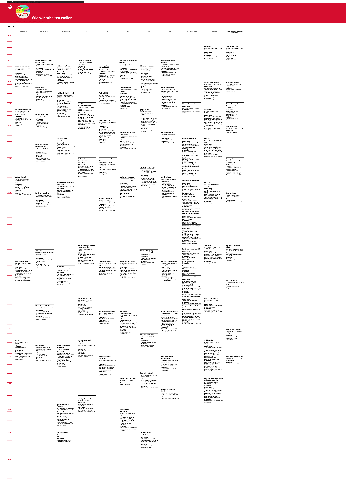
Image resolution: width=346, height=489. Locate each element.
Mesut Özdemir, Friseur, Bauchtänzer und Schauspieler (211, 353)
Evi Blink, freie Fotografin (106, 75)
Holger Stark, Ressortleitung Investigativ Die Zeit (128, 70)
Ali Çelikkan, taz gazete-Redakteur (212, 368)
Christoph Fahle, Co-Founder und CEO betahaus (190, 147)
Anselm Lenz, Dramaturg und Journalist (148, 258)
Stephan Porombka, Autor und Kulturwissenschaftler (128, 324)
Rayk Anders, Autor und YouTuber (213, 88)
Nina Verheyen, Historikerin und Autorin (65, 78)
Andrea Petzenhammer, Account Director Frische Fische (65, 356)
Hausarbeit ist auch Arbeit (190, 181)
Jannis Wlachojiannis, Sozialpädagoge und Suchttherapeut (169, 272)
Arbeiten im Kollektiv (189, 138)
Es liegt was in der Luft (85, 298)
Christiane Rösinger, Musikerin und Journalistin (128, 321)
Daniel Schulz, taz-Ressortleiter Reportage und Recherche (65, 283)
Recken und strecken (232, 82)
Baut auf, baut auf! (146, 373)
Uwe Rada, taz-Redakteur (106, 318)
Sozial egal (207, 245)
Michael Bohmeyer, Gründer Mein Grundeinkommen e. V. (23, 82)
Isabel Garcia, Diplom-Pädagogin (190, 235)
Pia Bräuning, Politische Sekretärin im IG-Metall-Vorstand (64, 103)
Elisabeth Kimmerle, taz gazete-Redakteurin (211, 366)
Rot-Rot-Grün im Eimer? (22, 261)
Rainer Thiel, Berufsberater (190, 170)
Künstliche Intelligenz (84, 60)
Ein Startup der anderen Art (191, 249)
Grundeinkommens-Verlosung (63, 405)
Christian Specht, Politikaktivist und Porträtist (234, 201)
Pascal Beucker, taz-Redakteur (149, 187)
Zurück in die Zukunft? (106, 198)
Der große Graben (125, 87)
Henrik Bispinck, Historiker (149, 380)
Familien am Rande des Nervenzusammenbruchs (127, 178)
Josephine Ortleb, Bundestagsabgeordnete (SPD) (212, 191)
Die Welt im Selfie (167, 132)
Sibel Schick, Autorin (210, 203)
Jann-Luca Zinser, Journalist (128, 148)
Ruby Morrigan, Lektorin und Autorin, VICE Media (213, 199)
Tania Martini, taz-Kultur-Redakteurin (43, 74)
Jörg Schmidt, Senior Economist (127, 98)
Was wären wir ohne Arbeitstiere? (168, 61)
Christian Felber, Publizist (65, 190)
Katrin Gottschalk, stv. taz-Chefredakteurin (64, 365)
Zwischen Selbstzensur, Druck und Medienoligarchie (213, 379)
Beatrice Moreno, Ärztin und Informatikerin (170, 319)
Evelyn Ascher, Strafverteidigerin (187, 230)
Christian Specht (231, 193)
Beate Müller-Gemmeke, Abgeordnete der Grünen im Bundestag (23, 79)
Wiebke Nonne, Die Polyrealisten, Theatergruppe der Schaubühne (232, 113)
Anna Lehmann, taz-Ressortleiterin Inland (23, 280)
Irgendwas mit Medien (211, 82)
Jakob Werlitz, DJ (209, 99)
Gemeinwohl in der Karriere (191, 155)
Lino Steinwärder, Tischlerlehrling (213, 124)
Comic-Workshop (231, 126)
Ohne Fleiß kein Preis (211, 298)
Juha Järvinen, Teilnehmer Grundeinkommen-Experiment (23, 76)
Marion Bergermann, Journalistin (191, 294)
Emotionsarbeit (82, 397)
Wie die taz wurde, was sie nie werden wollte (86, 246)
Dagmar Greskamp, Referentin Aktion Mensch (191, 218)
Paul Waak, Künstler (232, 132)
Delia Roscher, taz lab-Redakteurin (232, 119)
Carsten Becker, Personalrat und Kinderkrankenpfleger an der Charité (149, 120)
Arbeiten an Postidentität (23, 109)
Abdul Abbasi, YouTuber (189, 300)
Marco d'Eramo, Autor (168, 140)
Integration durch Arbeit (190, 306)
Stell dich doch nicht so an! (65, 93)
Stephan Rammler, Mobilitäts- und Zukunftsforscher (167, 98)
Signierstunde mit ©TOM (127, 378)
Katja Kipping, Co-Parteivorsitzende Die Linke (86, 115)
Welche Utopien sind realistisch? (63, 346)
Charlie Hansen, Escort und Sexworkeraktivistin (234, 174)
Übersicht (18, 22)
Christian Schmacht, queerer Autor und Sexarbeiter (213, 146)
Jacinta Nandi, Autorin (211, 88)
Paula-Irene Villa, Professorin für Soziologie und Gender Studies (128, 186)
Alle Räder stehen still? (147, 168)
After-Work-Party (62, 433)
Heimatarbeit (61, 267)
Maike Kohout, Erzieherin (211, 256)
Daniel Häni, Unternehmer (85, 117)
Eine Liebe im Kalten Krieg (107, 311)
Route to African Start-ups (169, 311)
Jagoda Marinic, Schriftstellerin (83, 119)
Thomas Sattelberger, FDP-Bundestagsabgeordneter (86, 169)
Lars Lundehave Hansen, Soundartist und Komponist (149, 439)
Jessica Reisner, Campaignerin (146, 177)
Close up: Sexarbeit (232, 159)
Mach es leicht (103, 93)
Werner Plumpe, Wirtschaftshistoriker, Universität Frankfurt (63, 149)
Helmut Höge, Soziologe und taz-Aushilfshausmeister (170, 68)
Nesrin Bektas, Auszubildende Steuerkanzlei (166, 184)
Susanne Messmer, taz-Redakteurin (147, 263)
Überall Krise (39, 87)
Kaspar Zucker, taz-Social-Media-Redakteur (233, 90)
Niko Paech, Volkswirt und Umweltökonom (44, 260)
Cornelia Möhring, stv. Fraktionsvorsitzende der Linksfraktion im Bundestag (128, 101)
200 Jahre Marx (62, 138)
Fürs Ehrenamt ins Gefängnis (191, 226)
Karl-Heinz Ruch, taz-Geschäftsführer (84, 258)
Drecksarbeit (208, 109)
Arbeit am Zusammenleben (191, 296)
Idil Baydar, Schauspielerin (212, 116)
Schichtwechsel (209, 340)
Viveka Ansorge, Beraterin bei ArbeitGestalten (107, 206)
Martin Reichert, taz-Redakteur (149, 387)
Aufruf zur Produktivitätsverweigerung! (44, 251)
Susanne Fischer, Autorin (127, 421)
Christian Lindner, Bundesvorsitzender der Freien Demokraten (22, 187)
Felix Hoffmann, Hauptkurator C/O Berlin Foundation (106, 78)
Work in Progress (231, 280)
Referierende (32, 22)
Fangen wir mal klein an (22, 66)
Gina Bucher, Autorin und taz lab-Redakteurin (169, 365)
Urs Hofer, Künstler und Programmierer (232, 287)
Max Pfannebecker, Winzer (233, 364)
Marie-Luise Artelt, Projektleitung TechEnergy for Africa (168, 324)
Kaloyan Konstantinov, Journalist (212, 396)
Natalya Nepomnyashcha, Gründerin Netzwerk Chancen (213, 258)
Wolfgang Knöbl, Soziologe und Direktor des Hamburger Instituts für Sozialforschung (107, 269)
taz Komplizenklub (232, 46)
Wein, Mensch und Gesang (234, 356)
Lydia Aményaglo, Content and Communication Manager (191, 238)
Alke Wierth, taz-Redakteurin (107, 210)
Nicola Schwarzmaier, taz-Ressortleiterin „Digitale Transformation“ (168, 74)
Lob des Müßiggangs (147, 251)
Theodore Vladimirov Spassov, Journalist (210, 389)
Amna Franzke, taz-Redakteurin (125, 332)
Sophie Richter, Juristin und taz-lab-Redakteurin (148, 446)
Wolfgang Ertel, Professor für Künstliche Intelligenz (86, 68)
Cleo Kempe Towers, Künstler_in (212, 148)
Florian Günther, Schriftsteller (213, 121)
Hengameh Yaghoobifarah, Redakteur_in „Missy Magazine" (213, 155)
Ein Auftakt (207, 46)
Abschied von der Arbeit (233, 104)
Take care (207, 138)
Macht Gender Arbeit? (42, 306)
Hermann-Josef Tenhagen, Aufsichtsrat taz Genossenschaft (85, 175)
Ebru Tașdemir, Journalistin (106, 174)
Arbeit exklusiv (166, 177)
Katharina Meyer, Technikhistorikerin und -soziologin (43, 356)
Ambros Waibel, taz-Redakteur (170, 143)
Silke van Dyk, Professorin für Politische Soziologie (44, 97)
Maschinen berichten (147, 66)
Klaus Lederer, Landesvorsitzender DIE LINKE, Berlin (64, 75)
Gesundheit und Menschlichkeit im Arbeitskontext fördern (189, 194)
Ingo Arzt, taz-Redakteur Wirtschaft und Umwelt (64, 115)
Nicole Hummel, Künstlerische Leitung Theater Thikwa (168, 187)
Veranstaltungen (43, 22)
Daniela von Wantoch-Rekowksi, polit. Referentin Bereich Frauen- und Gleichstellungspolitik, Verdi (213, 195)
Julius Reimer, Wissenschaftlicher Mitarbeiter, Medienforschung (146, 77)
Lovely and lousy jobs (42, 193)
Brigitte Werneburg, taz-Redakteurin (105, 83)
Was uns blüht (40, 345)
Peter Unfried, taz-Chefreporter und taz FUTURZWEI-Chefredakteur (86, 127)
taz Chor (206, 54)
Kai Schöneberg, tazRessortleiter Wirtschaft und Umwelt (44, 266)
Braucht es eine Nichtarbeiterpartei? (84, 104)
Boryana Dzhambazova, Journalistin (213, 392)
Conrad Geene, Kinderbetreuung (231, 59)
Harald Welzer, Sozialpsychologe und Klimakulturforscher (42, 122)
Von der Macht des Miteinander (105, 357)
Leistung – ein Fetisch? (64, 66)
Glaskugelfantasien (105, 261)
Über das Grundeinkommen (191, 104)
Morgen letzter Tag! (41, 115)
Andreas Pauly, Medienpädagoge (166, 269)
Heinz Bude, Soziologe (42, 202)
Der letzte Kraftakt (105, 120)
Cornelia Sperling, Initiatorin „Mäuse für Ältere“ (149, 123)
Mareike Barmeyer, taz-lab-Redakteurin (86, 410)
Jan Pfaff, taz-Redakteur (211, 263)
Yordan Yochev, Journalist (213, 391)
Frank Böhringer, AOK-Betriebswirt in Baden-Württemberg (189, 282)
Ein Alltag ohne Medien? (169, 261)
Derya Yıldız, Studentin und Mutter (212, 349)
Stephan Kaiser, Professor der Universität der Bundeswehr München (191, 290)
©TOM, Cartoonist (125, 384)
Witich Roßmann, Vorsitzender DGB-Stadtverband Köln (148, 180)
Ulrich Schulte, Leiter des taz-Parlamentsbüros (23, 278)
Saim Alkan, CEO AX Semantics (148, 79)
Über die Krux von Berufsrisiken (167, 357)
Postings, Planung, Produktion (188, 262)
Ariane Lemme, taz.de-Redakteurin (43, 160)
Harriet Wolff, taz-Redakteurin (128, 427)
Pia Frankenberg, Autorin (127, 417)
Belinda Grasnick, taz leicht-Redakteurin (107, 102)
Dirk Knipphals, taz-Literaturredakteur (104, 322)
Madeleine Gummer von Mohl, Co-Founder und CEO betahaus (191, 144)
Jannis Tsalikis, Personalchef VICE (62, 111)
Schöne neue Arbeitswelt (127, 132)
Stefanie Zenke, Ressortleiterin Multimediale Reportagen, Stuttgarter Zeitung (149, 84)
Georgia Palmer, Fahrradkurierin (124, 142)
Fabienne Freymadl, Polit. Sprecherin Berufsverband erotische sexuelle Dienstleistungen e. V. (233, 168)
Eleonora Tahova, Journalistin (209, 395)
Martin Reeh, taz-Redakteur (43, 101)
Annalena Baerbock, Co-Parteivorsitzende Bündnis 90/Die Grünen (23, 273)
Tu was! (17, 340)
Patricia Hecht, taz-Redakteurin (125, 107)
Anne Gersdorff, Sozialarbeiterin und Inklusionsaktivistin (167, 192)
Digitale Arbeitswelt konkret (191, 277)
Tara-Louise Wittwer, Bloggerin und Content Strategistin (212, 95)
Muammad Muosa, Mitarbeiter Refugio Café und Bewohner (191, 317)
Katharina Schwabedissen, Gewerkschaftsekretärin (149, 183)
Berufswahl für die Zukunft (190, 166)
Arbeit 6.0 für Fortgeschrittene (145, 110)
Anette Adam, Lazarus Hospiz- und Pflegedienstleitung (105, 129)
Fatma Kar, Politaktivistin (23, 120)
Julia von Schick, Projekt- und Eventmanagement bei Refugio (191, 315)
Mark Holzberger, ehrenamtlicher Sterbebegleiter (107, 132)
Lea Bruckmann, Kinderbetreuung (231, 54)
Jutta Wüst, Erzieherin (213, 254)
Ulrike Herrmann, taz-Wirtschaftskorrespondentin (85, 73)
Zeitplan (25, 22)
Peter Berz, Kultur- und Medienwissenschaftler (106, 369)
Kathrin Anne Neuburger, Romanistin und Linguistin (189, 152)
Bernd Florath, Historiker (148, 382)
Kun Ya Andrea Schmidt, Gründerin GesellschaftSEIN (190, 203)
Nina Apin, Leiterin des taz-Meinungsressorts (127, 197)
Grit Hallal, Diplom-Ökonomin (191, 159)
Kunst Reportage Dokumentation (104, 67)
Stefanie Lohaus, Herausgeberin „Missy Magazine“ (126, 96)
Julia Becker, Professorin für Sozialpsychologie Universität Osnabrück (64, 107)
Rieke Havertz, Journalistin (127, 78)
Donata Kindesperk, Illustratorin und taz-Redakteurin (231, 338)
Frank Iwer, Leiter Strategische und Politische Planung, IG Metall (170, 101)
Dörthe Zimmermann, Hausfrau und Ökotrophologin (126, 192)
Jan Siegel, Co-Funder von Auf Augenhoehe (190, 253)
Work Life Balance (83, 159)
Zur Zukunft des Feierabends (124, 410)
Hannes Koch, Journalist (22, 86)
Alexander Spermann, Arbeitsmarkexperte (63, 354)
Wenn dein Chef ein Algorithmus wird (41, 145)
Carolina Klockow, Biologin (128, 189)
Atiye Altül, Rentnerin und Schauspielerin (212, 356)
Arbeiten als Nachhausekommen (125, 312)
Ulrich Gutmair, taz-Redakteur (64, 440)
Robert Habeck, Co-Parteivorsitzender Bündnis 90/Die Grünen (23, 349)
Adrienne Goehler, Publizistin (191, 108)
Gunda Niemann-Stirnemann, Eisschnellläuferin (213, 306)
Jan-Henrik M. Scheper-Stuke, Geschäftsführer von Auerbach (128, 327)
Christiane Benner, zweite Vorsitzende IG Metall (85, 167)
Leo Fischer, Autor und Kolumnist (126, 423)
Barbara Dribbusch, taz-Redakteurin (147, 130)
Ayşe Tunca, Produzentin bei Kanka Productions (213, 348)
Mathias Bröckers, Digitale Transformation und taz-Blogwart (106, 374)
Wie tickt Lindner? (20, 177)
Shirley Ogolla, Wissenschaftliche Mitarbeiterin (41, 154)
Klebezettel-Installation (233, 329)
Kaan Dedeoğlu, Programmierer (212, 358)
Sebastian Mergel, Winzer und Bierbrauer (234, 255)
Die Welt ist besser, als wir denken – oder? (43, 61)
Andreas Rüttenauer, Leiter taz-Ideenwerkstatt (85, 355)
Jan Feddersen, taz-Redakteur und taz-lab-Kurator (213, 57)
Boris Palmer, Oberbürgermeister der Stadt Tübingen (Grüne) (86, 121)
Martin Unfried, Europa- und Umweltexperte (169, 107)
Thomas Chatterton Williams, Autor (21, 118)
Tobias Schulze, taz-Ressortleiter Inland (41, 127)
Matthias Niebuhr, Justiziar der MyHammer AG (127, 144)
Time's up (207, 182)
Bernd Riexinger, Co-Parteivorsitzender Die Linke (23, 269)
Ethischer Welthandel (147, 335)
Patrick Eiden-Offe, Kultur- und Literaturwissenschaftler (213, 118)
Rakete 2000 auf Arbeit (127, 261)
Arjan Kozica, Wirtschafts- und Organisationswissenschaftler (191, 285)
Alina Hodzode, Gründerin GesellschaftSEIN (190, 201)
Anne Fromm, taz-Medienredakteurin (169, 279)
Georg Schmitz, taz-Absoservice (85, 259)
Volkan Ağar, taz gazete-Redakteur (213, 370)
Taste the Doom (145, 433)
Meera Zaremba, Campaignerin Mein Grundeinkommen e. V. (64, 360)
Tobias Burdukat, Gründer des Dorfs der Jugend (212, 253)
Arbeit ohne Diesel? (167, 87)
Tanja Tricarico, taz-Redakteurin (148, 91)
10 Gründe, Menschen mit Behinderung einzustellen (190, 212)
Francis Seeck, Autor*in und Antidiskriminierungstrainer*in (213, 151)
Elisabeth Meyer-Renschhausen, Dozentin (190, 185)
